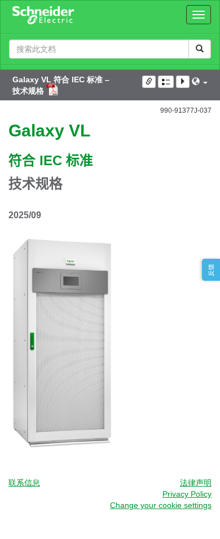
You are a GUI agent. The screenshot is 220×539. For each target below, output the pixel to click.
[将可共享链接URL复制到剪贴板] (149, 82)
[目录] (166, 82)
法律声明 (196, 482)
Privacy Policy (187, 493)
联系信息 (24, 482)
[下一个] (183, 82)
